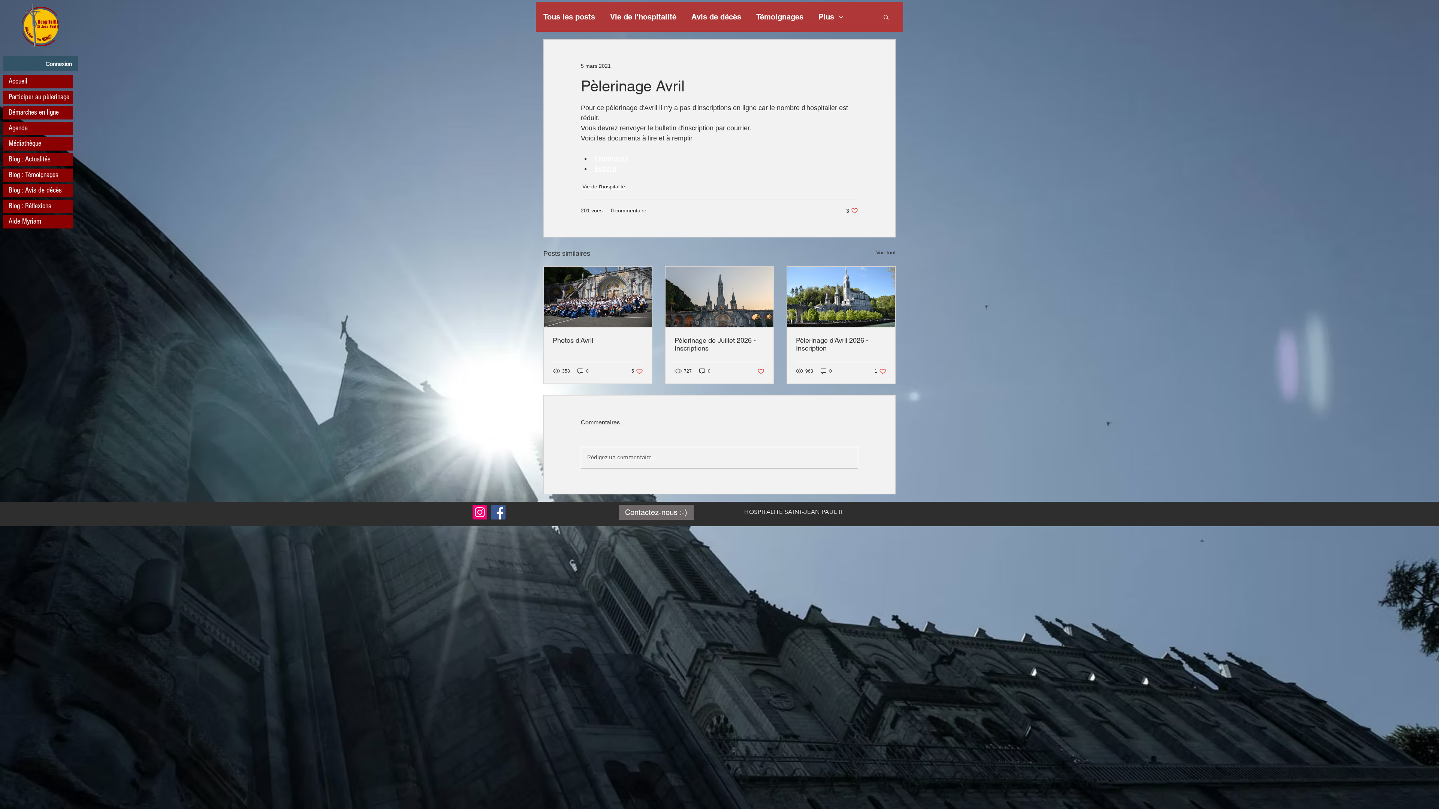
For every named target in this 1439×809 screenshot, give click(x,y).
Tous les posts (569, 16)
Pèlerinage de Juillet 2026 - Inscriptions (715, 344)
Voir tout (886, 252)
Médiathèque (25, 143)
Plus (826, 16)
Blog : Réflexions (30, 206)
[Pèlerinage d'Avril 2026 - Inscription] (841, 297)
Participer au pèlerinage (39, 97)
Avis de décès (716, 16)
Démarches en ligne (34, 112)
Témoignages (779, 16)
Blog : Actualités (30, 159)
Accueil (18, 81)
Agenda (18, 128)
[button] (886, 17)
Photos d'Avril (573, 340)
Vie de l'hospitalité (643, 16)
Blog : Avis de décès (35, 190)
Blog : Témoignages (33, 175)
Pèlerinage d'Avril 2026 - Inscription (832, 344)
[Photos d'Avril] (598, 297)
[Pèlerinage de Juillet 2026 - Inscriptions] (720, 297)
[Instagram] (480, 512)
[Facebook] (498, 512)
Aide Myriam (25, 221)
